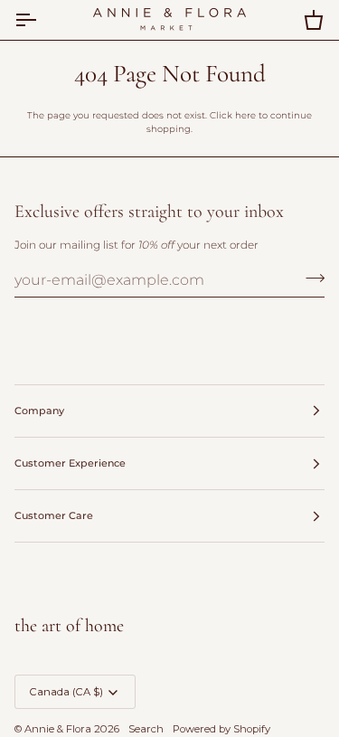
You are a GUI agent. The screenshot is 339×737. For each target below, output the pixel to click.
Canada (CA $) (66, 691)
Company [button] (39, 410)
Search (146, 729)
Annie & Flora (57, 729)
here (245, 115)
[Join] (310, 277)
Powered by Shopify (221, 729)
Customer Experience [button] (70, 463)
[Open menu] (41, 20)
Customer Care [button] (53, 515)
